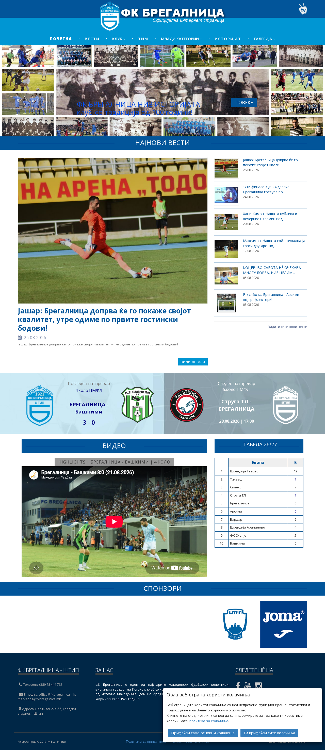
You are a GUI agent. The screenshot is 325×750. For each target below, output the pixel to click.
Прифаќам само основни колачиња (203, 732)
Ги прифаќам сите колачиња (269, 732)
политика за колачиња (208, 721)
